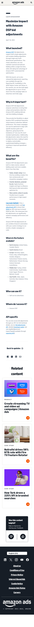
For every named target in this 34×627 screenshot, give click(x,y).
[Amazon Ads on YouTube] (21, 560)
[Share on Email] (20, 357)
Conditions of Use (17, 570)
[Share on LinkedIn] (16, 357)
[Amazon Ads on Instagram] (16, 560)
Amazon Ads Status (17, 588)
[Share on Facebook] (8, 357)
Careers (17, 592)
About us (17, 566)
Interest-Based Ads (17, 579)
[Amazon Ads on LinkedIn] (5, 560)
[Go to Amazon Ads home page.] (17, 603)
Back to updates (14, 348)
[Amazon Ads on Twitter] (10, 560)
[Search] (31, 2)
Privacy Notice (17, 575)
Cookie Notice (17, 583)
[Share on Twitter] (12, 357)
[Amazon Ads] (16, 2)
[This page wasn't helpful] (11, 537)
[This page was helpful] (23, 537)
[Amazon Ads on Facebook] (27, 560)
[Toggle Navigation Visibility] (2, 3)
